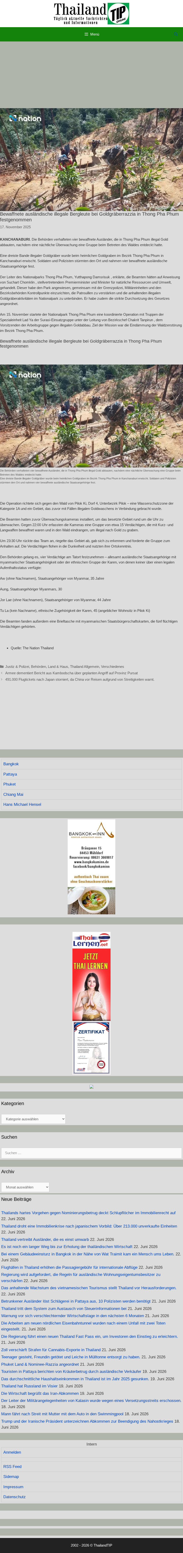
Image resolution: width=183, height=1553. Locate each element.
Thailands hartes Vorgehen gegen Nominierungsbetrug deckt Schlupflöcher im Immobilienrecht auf (88, 1213)
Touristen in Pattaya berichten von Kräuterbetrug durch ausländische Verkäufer (71, 1371)
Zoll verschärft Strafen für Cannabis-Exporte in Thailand (51, 1350)
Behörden (38, 667)
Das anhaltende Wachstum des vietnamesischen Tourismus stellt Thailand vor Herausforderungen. (89, 1288)
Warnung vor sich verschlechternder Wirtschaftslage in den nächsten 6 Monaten (72, 1316)
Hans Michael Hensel (22, 804)
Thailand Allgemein (84, 667)
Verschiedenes (112, 667)
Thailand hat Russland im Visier (29, 1386)
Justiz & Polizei (17, 667)
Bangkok (11, 764)
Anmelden (12, 1452)
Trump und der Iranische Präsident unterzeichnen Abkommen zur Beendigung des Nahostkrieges (87, 1421)
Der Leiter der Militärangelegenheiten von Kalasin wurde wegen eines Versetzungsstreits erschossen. (91, 1400)
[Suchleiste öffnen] (176, 34)
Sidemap (11, 1476)
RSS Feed (12, 1466)
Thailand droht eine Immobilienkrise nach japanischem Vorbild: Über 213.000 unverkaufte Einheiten (89, 1226)
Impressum (13, 1487)
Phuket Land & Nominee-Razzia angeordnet (40, 1364)
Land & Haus (58, 667)
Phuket (9, 784)
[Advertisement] (91, 74)
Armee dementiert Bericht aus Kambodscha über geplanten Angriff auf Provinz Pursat (71, 673)
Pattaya (10, 774)
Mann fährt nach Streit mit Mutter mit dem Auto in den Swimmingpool (62, 1414)
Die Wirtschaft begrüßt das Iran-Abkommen (40, 1393)
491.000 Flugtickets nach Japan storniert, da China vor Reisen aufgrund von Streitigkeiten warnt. (79, 679)
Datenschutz (14, 1497)
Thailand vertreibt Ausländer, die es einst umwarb (45, 1239)
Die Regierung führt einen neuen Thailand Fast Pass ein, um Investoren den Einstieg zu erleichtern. (89, 1336)
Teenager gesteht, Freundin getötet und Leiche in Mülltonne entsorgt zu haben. (70, 1357)
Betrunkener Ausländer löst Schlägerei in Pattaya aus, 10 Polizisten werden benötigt (76, 1301)
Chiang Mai (13, 794)
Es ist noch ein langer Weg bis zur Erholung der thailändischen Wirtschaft (66, 1246)
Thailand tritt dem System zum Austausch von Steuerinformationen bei (64, 1308)
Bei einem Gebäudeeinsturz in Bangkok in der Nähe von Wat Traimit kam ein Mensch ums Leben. (87, 1254)
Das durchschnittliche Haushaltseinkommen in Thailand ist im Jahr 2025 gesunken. (75, 1379)
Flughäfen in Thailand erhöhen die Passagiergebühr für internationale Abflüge (69, 1267)
